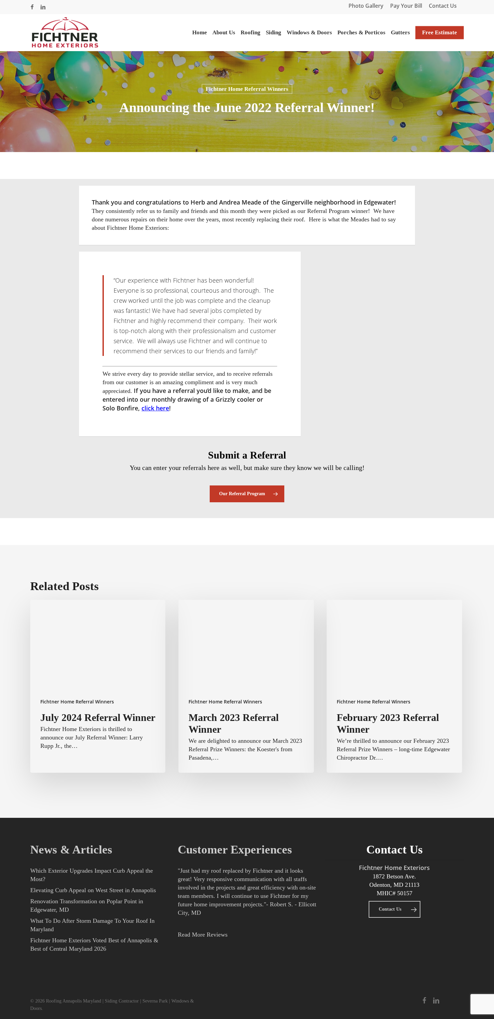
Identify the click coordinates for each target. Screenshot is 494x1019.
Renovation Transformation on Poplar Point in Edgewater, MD (86, 905)
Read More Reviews (203, 934)
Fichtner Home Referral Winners (247, 89)
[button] (247, 493)
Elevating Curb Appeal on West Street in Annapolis (93, 890)
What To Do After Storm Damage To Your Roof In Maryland (92, 925)
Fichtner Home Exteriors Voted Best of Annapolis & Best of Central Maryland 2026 (94, 944)
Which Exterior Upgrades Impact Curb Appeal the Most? (91, 874)
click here (155, 408)
